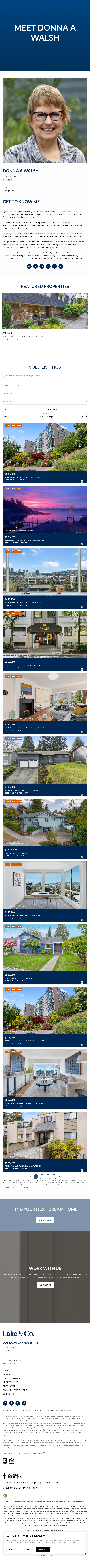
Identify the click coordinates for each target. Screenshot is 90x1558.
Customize (28, 1549)
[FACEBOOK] (35, 266)
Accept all (43, 1549)
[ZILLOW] (48, 266)
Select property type (11, 385)
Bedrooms (7, 402)
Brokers (7, 1374)
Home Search (45, 1220)
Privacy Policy (30, 1488)
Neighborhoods (11, 1382)
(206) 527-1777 (8, 1347)
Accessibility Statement (15, 1390)
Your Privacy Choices (45, 1555)
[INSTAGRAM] (29, 266)
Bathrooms (7, 393)
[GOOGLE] (54, 266)
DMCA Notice (9, 1386)
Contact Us (8, 1394)
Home (5, 1370)
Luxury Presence (51, 1482)
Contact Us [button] (45, 1285)
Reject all (13, 1549)
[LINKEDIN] (41, 266)
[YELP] (60, 266)
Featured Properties (13, 1378)
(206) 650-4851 (9, 180)
